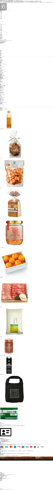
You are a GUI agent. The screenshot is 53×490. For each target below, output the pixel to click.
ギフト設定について (2, 451)
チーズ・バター (2, 88)
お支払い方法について (3, 448)
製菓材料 (1, 90)
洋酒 (0, 95)
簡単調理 (1, 74)
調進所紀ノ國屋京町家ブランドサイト (5, 460)
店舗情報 (1, 43)
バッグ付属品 (1, 100)
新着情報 (1, 37)
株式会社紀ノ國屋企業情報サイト (4, 458)
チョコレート (1, 67)
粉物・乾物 (1, 86)
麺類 (0, 84)
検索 (0, 57)
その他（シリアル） (2, 85)
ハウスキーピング (2, 101)
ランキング (1, 479)
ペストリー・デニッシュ (3, 71)
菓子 (0, 63)
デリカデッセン (2, 73)
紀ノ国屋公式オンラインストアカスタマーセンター (6, 474)
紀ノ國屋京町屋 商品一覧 (13, 460)
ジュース (1, 93)
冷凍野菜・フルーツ (2, 78)
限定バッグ (1, 99)
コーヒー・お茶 (2, 94)
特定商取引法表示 (2, 42)
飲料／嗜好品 (1, 92)
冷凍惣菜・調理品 (2, 75)
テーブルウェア (2, 104)
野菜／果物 (1, 76)
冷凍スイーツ (1, 62)
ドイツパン (1, 69)
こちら (30, 456)
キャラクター (1, 97)
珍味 (0, 64)
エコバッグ (1, 96)
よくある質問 (1, 476)
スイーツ (1, 60)
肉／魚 (1, 79)
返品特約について (2, 454)
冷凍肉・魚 (1, 81)
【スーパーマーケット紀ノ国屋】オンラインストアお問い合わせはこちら (9, 455)
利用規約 (1, 472)
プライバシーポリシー (3, 41)
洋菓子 (1, 61)
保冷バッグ (1, 98)
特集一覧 (1, 38)
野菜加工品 (1, 77)
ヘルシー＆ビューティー (3, 102)
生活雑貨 (1, 103)
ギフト (1, 39)
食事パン (1, 68)
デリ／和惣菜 (1, 72)
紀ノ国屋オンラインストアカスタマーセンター (6, 40)
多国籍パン (1, 70)
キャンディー (1, 66)
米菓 (0, 65)
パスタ (1, 82)
